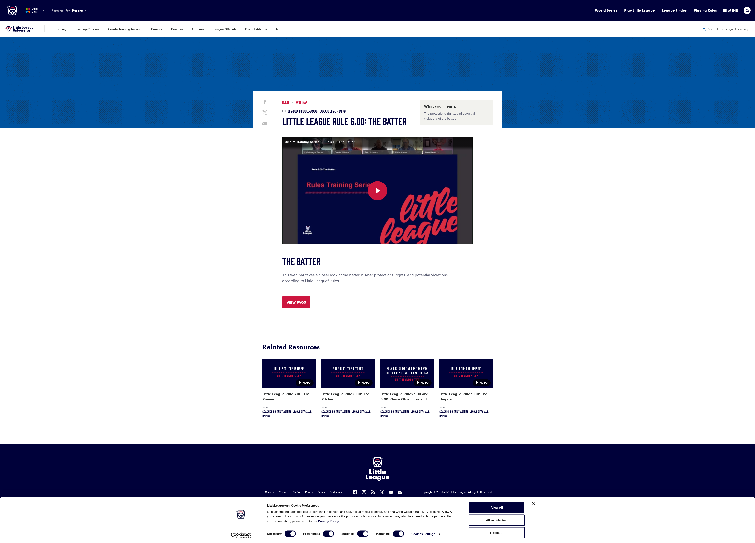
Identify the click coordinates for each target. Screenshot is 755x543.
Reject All (496, 532)
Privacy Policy (328, 521)
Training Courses (87, 29)
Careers (269, 492)
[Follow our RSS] (373, 492)
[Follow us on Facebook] (355, 492)
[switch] (328, 533)
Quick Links (35, 10)
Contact (283, 492)
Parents (78, 10)
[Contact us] (400, 492)
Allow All (497, 507)
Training (60, 29)
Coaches (177, 29)
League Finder (674, 10)
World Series (606, 10)
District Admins (256, 29)
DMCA (296, 492)
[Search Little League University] (704, 29)
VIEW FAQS (296, 302)
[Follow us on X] (382, 492)
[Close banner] (533, 503)
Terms (321, 492)
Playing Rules (705, 10)
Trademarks (336, 492)
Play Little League (639, 10)
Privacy (309, 492)
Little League (459, 492)
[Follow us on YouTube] (391, 492)
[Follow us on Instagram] (364, 492)
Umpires (198, 29)
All (277, 29)
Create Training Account (125, 29)
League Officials (224, 29)
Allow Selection (496, 520)
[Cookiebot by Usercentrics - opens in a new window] (241, 535)
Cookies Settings (423, 533)
